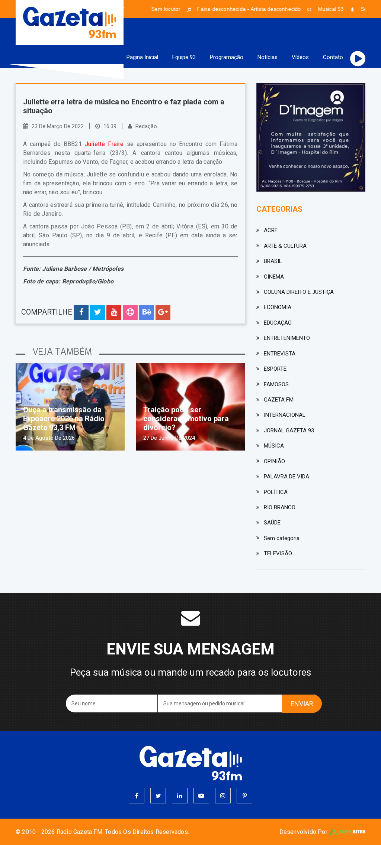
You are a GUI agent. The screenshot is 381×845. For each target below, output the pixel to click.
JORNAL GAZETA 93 (289, 430)
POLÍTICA (276, 492)
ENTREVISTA (279, 353)
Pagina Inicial (142, 57)
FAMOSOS (276, 384)
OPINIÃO (274, 461)
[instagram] (223, 795)
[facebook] (136, 795)
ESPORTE (275, 368)
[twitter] (158, 795)
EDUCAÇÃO (278, 322)
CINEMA (274, 276)
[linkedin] (180, 795)
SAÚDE (272, 522)
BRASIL (273, 261)
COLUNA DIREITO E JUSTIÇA (299, 292)
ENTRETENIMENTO (287, 338)
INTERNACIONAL (284, 415)
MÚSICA (274, 445)
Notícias (267, 57)
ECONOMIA (277, 307)
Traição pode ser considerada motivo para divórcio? (186, 418)
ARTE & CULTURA (285, 246)
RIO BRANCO (279, 507)
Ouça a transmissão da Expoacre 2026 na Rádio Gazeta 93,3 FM (64, 418)
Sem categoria (282, 538)
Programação (226, 57)
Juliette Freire (104, 143)
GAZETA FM (279, 399)
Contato (333, 57)
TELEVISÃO (278, 553)
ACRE (271, 230)
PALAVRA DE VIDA (286, 476)
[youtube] (201, 795)
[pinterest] (244, 795)
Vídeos (300, 57)
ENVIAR (302, 704)
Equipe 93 (184, 57)
